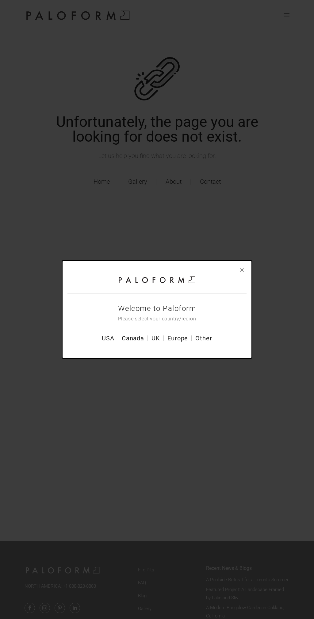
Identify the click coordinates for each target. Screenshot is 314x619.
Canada (133, 338)
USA (108, 338)
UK (155, 338)
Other (203, 338)
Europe (177, 338)
